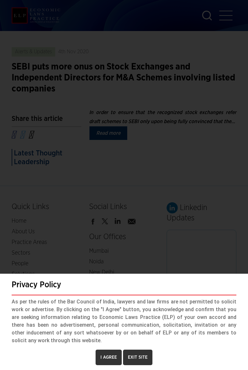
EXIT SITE (138, 357)
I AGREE (108, 357)
